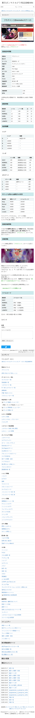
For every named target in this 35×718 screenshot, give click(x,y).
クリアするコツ (6, 461)
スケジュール (5, 369)
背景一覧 (4, 571)
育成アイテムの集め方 (8, 543)
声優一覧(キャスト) (7, 393)
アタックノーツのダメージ (9, 453)
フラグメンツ (14, 47)
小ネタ (3, 573)
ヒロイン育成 (5, 416)
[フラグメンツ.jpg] (17, 32)
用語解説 (4, 576)
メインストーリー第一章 (8, 492)
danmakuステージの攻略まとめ (12, 288)
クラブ (3, 566)
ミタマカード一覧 (6, 385)
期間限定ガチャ (6, 529)
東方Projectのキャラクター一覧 (10, 646)
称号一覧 (4, 568)
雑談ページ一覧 (6, 625)
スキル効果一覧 (6, 555)
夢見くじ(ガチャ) (6, 526)
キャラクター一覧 (6, 379)
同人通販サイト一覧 (7, 654)
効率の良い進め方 (6, 540)
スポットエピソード (7, 486)
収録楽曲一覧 (5, 382)
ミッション (5, 550)
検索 (16, 7)
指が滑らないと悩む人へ (8, 464)
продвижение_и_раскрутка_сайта (18, 690)
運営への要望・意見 (7, 636)
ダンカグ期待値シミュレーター (11, 407)
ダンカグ (23, 708)
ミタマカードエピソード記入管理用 (11, 615)
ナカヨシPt (5, 422)
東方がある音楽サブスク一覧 (9, 651)
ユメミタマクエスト (7, 519)
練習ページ (5, 607)
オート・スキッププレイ (8, 443)
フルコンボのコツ (6, 467)
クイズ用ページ (6, 638)
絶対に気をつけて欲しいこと (9, 373)
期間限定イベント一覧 (8, 501)
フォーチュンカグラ (7, 509)
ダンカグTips (5, 584)
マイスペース (5, 484)
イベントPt (5, 514)
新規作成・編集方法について (9, 601)
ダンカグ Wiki (21, 707)
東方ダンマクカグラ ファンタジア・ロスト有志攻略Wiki (17, 361)
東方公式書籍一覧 (6, 649)
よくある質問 (5, 579)
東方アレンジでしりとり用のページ (11, 628)
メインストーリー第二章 (8, 494)
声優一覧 (11, 697)
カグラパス (5, 563)
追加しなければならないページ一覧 (11, 609)
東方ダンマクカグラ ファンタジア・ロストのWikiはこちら (17, 10)
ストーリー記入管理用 (8, 617)
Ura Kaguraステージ (7, 448)
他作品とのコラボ (6, 589)
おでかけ (4, 478)
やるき (3, 552)
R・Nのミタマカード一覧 (8, 387)
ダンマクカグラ (16, 708)
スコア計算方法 (6, 456)
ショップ (4, 560)
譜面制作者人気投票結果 (10, 595)
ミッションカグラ (6, 506)
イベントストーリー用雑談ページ (11, 630)
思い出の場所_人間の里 (15, 685)
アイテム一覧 (5, 558)
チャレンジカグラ (6, 503)
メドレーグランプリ (7, 517)
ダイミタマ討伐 (6, 511)
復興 (3, 481)
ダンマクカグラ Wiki (11, 707)
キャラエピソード (6, 489)
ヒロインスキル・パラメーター (10, 419)
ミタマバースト (6, 437)
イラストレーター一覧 (8, 395)
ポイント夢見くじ (6, 531)
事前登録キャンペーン (8, 592)
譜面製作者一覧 (6, 469)
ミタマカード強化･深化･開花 (10, 428)
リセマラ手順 (5, 538)
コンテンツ (5, 612)
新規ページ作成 (6, 604)
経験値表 (4, 390)
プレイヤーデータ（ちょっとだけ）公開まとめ (14, 587)
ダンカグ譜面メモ (8, 410)
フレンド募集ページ (7, 633)
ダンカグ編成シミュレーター (11, 402)
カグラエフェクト (6, 440)
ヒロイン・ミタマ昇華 (8, 431)
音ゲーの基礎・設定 (7, 459)
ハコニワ (4, 476)
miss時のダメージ (7, 451)
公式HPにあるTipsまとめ (8, 581)
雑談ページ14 (12, 673)
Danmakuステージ (7, 445)
